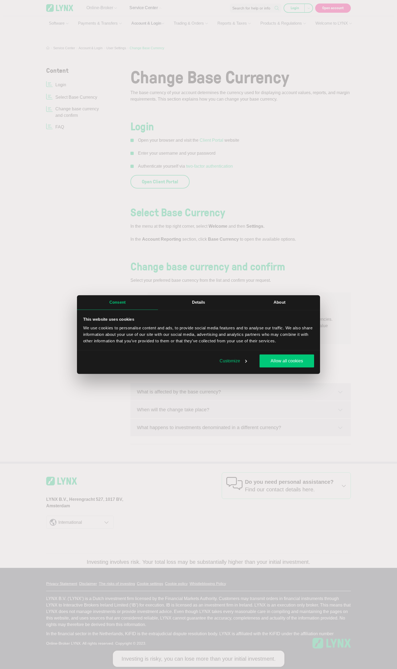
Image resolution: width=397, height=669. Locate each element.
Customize (230, 361)
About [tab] (279, 302)
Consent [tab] (117, 302)
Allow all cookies (287, 361)
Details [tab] (198, 302)
